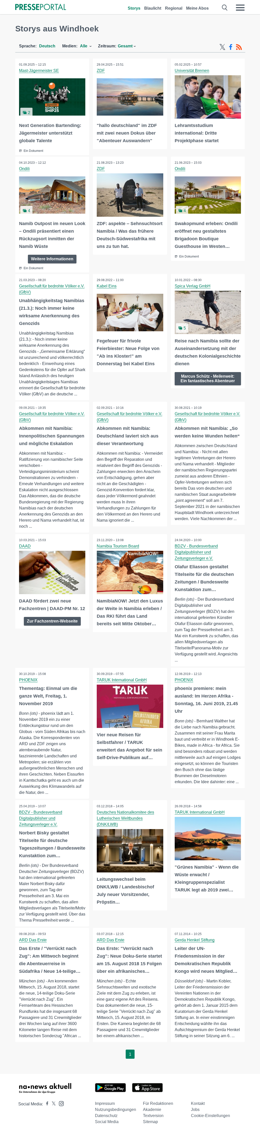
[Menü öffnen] (240, 7)
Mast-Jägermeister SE (39, 70)
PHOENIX (28, 680)
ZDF (101, 70)
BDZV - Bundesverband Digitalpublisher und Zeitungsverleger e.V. (196, 552)
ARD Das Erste (33, 940)
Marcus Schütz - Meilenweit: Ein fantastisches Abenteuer (208, 378)
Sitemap (150, 1122)
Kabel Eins (107, 286)
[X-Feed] (222, 47)
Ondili (24, 169)
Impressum (105, 1103)
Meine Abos (197, 8)
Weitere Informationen (52, 259)
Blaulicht (152, 8)
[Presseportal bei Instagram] (60, 1103)
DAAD (25, 546)
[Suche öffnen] (225, 7)
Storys (134, 8)
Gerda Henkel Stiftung (195, 940)
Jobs (195, 1109)
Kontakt (198, 1103)
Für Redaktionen (158, 1103)
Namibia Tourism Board (118, 546)
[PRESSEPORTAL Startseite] (40, 7)
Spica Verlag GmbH (192, 286)
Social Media (107, 1122)
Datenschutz (106, 1115)
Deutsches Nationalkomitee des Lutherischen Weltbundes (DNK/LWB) (125, 818)
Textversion (153, 1115)
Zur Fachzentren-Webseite (52, 621)
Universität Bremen (192, 70)
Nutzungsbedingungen (115, 1109)
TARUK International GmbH (122, 680)
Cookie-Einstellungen (210, 1115)
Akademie (152, 1109)
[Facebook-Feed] (231, 47)
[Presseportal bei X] (52, 1104)
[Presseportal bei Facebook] (45, 1104)
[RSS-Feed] (239, 47)
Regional (173, 8)
